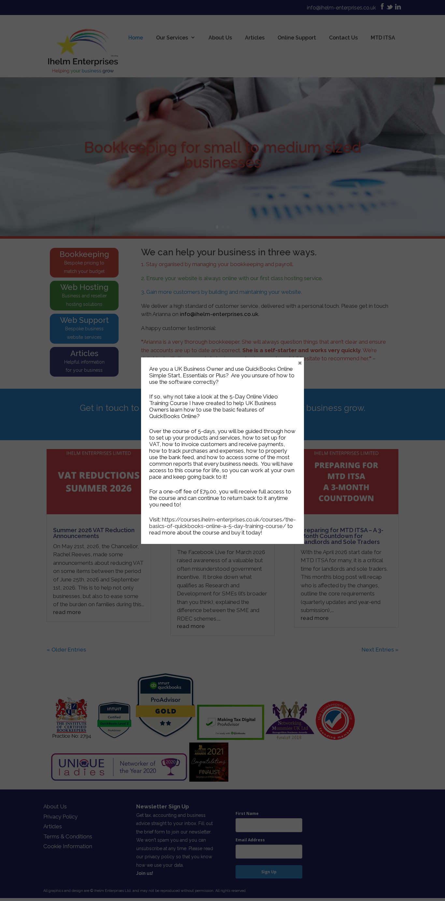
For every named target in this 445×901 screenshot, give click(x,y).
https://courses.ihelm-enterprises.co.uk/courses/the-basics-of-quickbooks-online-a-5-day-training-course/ (222, 522)
